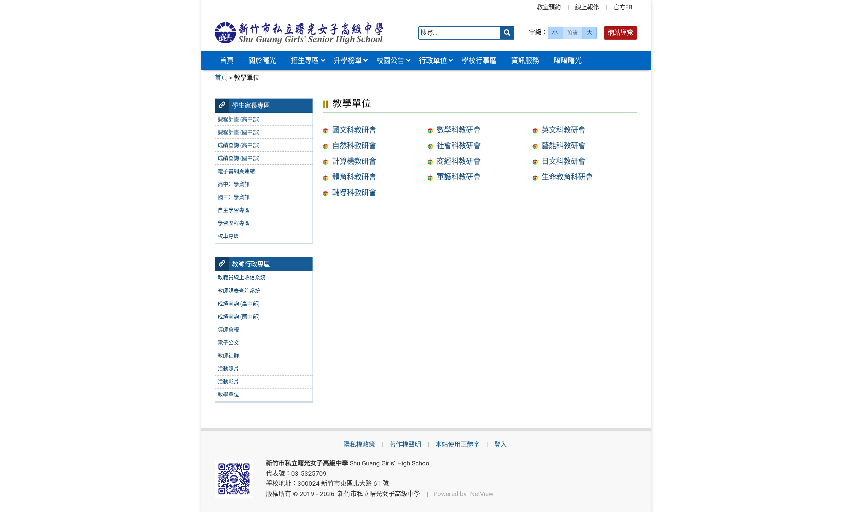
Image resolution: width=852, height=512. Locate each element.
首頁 (227, 60)
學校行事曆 (479, 60)
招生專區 (305, 60)
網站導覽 (620, 33)
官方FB (622, 7)
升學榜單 (348, 60)
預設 (572, 32)
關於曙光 (262, 60)
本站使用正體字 (457, 444)
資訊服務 (525, 60)
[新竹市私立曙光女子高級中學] (299, 33)
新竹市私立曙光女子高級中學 (377, 494)
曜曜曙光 (568, 60)
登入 (500, 444)
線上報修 (587, 7)
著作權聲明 (405, 444)
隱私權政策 (359, 444)
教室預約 (549, 7)
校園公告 (390, 60)
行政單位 (433, 60)
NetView (481, 494)
